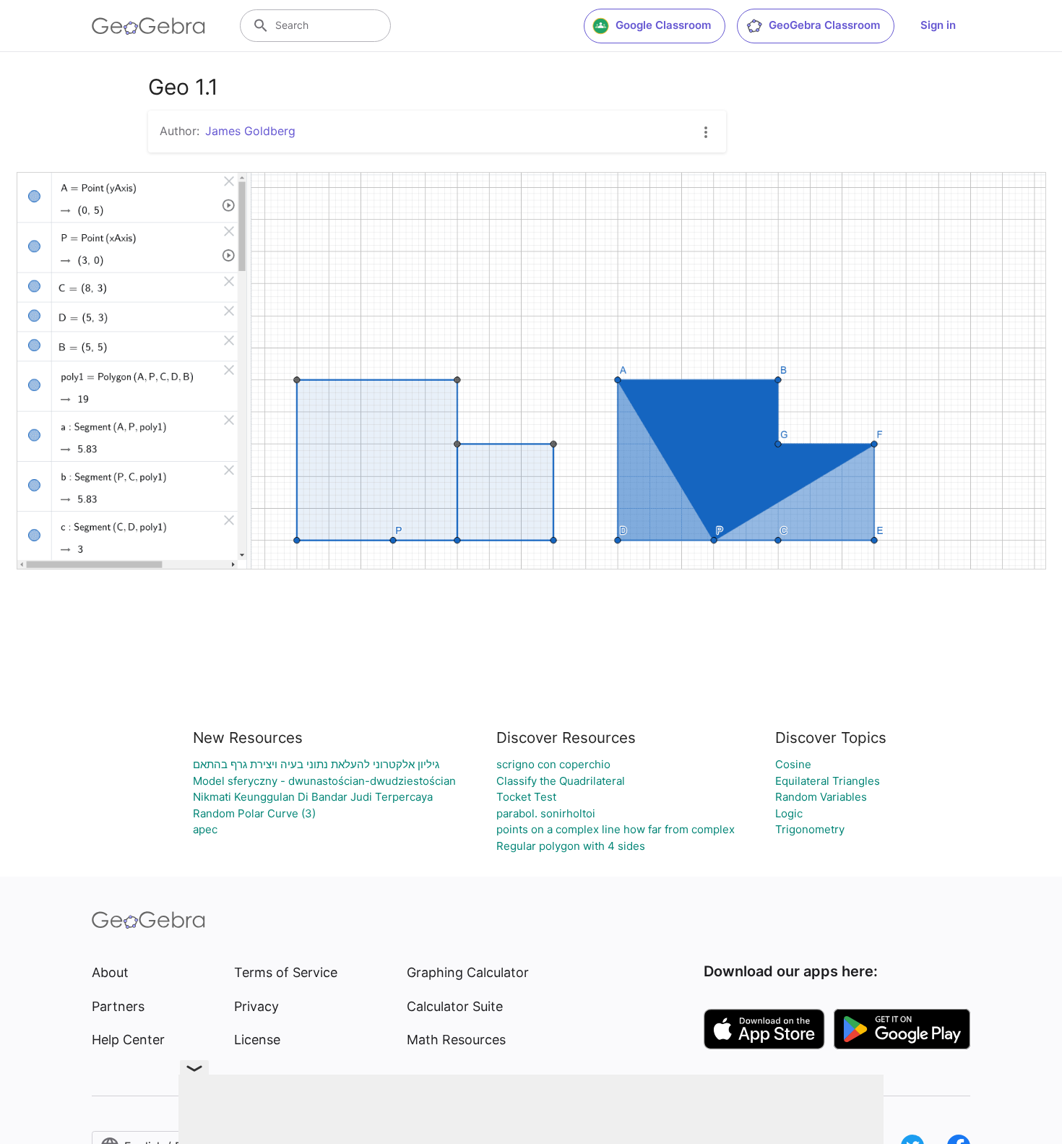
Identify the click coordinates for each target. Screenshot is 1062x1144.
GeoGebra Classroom (824, 25)
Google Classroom (663, 25)
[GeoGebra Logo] (148, 26)
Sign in (938, 25)
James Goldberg (250, 131)
